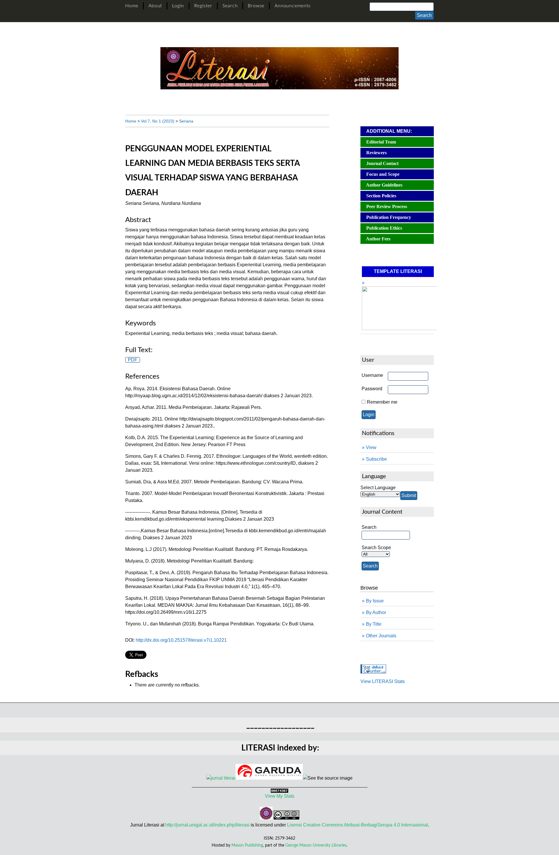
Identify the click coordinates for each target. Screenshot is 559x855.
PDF (132, 359)
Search (230, 5)
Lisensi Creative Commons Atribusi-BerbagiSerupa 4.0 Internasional (357, 824)
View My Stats (279, 796)
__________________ (280, 725)
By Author (376, 612)
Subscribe (376, 459)
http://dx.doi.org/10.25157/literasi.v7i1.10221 (181, 640)
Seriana (186, 121)
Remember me (382, 402)
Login (178, 5)
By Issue (375, 600)
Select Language (378, 487)
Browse (256, 5)
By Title (373, 624)
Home (131, 5)
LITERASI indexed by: (280, 748)
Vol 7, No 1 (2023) (157, 121)
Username (372, 375)
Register (203, 5)
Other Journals (381, 635)
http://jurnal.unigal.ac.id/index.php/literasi (207, 824)
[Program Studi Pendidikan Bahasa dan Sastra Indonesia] (266, 817)
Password (372, 388)
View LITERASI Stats (382, 681)
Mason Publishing (247, 845)
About (155, 5)
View (371, 447)
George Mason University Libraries (315, 845)
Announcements (292, 5)
